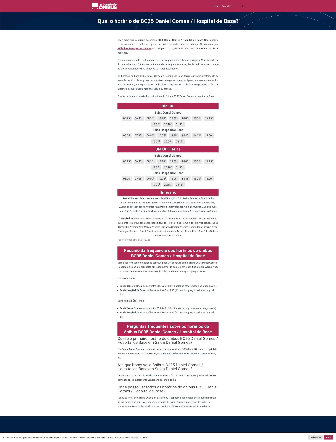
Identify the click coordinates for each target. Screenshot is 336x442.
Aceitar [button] (328, 437)
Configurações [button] (315, 437)
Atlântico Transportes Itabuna (134, 48)
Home (215, 6)
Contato (226, 6)
